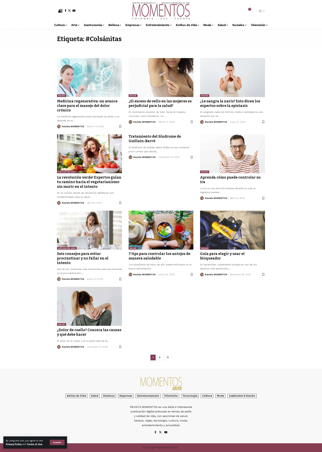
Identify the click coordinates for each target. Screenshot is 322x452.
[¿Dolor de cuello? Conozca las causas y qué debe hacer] (89, 306)
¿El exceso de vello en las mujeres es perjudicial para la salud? (160, 103)
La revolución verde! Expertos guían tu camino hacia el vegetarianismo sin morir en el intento (89, 182)
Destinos (109, 395)
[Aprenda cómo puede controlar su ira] (232, 153)
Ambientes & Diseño (242, 395)
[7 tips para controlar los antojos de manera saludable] (161, 230)
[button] (57, 442)
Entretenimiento (148, 395)
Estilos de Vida (66, 172)
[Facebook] (65, 10)
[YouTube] (74, 10)
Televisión (171, 395)
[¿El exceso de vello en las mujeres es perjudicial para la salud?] (161, 77)
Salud (61, 96)
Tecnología (190, 395)
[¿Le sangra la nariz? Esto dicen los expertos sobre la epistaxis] (232, 77)
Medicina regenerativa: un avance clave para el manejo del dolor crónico (87, 106)
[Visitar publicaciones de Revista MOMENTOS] (59, 126)
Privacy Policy (14, 444)
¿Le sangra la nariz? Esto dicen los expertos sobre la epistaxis (230, 103)
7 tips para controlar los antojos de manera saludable (159, 256)
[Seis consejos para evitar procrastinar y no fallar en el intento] (89, 230)
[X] (69, 10)
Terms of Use (34, 444)
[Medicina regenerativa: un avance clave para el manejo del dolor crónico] (89, 77)
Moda (220, 395)
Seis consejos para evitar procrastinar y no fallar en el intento (83, 258)
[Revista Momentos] (161, 11)
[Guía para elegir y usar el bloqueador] (232, 230)
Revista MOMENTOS (73, 126)
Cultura (207, 395)
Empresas (125, 395)
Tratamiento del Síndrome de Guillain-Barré (155, 138)
